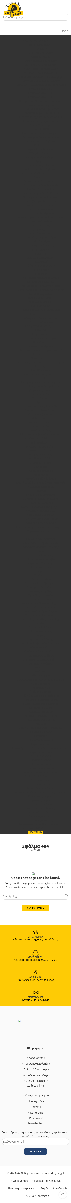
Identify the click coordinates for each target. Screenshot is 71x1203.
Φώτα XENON (41, 129)
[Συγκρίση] (68, 32)
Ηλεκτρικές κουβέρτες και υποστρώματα (40, 362)
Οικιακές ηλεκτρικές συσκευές (41, 374)
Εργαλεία (38, 671)
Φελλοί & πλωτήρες (41, 502)
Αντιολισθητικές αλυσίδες (40, 64)
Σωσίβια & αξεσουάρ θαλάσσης (40, 643)
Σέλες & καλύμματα (40, 153)
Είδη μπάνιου (39, 398)
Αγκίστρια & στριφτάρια (40, 446)
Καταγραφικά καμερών (40, 281)
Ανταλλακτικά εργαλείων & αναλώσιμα (40, 679)
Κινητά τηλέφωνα (40, 233)
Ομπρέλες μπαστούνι (40, 595)
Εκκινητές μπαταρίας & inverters (40, 80)
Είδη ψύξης (40, 366)
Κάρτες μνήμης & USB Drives (41, 193)
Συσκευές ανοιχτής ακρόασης (40, 121)
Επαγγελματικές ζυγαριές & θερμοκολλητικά (38, 748)
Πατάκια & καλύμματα (40, 105)
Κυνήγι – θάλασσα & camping (38, 507)
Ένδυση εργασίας (40, 691)
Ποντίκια (40, 253)
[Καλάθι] (63, 32)
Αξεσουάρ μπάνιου (40, 422)
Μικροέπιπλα (41, 394)
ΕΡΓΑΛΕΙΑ (36, 667)
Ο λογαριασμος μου (37, 1095)
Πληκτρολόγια (40, 249)
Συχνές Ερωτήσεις (37, 1080)
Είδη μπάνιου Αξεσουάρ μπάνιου (39, 434)
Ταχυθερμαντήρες (40, 430)
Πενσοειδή (40, 735)
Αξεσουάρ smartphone (40, 205)
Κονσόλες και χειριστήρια (40, 237)
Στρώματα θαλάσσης (40, 563)
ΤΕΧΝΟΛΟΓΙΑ (36, 173)
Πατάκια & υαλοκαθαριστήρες (41, 109)
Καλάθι (37, 1107)
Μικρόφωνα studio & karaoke (40, 197)
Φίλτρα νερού (40, 418)
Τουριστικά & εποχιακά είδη (38, 659)
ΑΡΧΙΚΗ (35, 850)
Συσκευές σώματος (40, 816)
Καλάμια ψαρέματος (41, 470)
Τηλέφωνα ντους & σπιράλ (41, 406)
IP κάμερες (40, 273)
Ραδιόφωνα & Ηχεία (39, 297)
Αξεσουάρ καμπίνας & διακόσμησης (40, 77)
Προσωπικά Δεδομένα (37, 1063)
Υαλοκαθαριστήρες (40, 125)
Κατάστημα (36, 1112)
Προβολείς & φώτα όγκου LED (41, 113)
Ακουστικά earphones (41, 209)
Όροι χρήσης (37, 1057)
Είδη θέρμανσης (40, 370)
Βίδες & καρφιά (40, 675)
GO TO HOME (35, 907)
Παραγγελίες (36, 1101)
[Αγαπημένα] (65, 32)
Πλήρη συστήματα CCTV (40, 265)
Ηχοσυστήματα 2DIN (40, 96)
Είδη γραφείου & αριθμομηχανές (40, 382)
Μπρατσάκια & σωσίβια (40, 559)
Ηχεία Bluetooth (40, 305)
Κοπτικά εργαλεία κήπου (40, 720)
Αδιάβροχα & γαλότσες (40, 587)
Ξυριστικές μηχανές (40, 800)
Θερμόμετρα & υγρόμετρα (40, 410)
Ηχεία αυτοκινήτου (40, 88)
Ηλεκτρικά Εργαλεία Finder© (41, 699)
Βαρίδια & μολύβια (40, 458)
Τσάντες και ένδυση (40, 579)
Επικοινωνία (36, 1118)
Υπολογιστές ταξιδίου (41, 165)
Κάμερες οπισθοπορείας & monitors (40, 101)
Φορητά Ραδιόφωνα (41, 322)
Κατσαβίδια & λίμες (40, 707)
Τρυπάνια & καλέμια (41, 739)
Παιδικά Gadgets (41, 241)
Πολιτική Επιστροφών (37, 1069)
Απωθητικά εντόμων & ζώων (40, 543)
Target (60, 1173)
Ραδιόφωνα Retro (40, 314)
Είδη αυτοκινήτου (38, 44)
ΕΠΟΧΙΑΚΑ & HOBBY (36, 438)
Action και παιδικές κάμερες (40, 181)
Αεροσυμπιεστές (40, 56)
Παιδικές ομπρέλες (40, 599)
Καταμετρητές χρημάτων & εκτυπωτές (40, 217)
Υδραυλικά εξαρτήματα (40, 414)
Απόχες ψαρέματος (40, 454)
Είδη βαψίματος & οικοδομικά (41, 695)
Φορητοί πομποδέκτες (40, 514)
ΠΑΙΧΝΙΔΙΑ (36, 832)
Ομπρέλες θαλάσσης (40, 555)
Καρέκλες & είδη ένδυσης (41, 478)
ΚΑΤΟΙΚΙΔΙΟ (36, 828)
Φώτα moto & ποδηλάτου (40, 169)
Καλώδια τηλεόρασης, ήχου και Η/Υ (40, 350)
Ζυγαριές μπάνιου (41, 752)
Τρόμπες (41, 161)
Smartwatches (40, 229)
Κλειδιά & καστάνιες (41, 711)
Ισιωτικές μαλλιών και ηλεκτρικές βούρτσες (41, 792)
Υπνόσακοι (40, 575)
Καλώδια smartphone (41, 346)
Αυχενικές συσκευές (41, 820)
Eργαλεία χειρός (40, 683)
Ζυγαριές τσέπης (41, 760)
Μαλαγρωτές (40, 474)
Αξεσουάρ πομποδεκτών (40, 511)
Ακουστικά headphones (41, 213)
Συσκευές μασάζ (38, 812)
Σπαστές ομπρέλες (41, 591)
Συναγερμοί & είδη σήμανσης (40, 498)
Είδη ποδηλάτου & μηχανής (38, 133)
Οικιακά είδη (38, 358)
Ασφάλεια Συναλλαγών (37, 1075)
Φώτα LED (41, 48)
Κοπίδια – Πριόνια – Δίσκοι (40, 715)
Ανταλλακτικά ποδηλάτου (40, 141)
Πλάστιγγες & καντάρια (41, 768)
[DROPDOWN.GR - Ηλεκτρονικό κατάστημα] (13, 7)
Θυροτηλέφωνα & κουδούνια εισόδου (41, 289)
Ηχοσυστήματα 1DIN (40, 92)
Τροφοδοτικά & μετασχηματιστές (40, 285)
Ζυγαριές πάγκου (40, 756)
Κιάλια (41, 551)
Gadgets (38, 177)
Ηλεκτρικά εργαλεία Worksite (40, 703)
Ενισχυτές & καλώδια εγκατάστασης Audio (40, 84)
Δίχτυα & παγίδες (40, 462)
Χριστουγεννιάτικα (40, 663)
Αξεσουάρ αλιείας (40, 450)
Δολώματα (40, 466)
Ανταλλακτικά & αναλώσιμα (40, 72)
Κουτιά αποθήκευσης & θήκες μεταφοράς (40, 482)
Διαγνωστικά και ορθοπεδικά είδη (39, 824)
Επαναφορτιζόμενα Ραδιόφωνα (41, 309)
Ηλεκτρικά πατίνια (41, 221)
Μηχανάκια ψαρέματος (40, 486)
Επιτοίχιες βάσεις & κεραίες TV (40, 386)
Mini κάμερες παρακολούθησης (40, 277)
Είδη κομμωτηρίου (38, 784)
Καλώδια (38, 342)
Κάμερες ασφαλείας (40, 294)
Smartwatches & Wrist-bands (41, 185)
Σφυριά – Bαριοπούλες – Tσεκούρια (40, 727)
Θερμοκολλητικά (41, 764)
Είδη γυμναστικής (39, 780)
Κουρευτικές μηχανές (40, 796)
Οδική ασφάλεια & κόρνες (40, 60)
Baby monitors (40, 269)
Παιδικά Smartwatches (40, 189)
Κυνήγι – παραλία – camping (39, 603)
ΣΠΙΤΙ (36, 354)
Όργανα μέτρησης (41, 731)
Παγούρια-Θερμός (41, 567)
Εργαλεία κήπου (40, 744)
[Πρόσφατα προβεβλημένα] (63, 1195)
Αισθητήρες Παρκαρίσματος (41, 68)
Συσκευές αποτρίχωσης (41, 808)
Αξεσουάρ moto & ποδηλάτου (41, 137)
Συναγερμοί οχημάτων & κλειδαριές (40, 117)
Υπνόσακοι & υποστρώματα (40, 651)
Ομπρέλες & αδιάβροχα (38, 583)
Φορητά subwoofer (40, 301)
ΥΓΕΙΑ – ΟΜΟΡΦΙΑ (36, 776)
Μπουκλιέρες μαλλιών (40, 788)
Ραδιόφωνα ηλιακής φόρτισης (41, 318)
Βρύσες (40, 402)
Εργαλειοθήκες (41, 687)
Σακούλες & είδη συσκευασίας (41, 772)
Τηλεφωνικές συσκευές (40, 390)
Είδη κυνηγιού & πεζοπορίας (40, 518)
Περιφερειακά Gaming (40, 245)
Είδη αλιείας (38, 442)
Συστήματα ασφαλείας (38, 257)
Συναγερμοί (41, 261)
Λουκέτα (41, 724)
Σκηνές (41, 571)
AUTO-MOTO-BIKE (36, 40)
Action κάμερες (41, 225)
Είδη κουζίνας (40, 378)
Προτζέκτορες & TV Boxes (40, 201)
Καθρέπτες (40, 145)
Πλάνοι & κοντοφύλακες (40, 494)
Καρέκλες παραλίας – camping (41, 547)
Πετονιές (41, 490)
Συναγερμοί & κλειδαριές (41, 157)
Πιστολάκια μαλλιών (40, 804)
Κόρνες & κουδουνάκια (40, 149)
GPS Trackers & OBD (41, 52)
